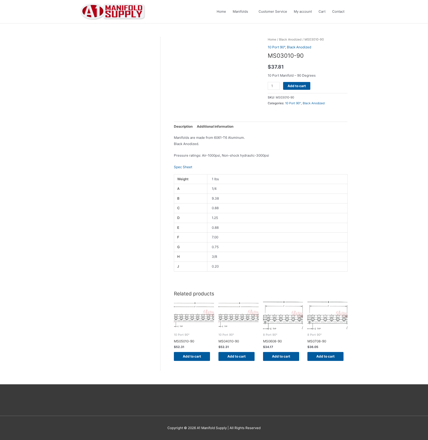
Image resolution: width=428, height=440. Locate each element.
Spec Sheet (183, 167)
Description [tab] (183, 126)
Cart (322, 11)
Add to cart (297, 86)
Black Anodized (290, 39)
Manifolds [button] (240, 11)
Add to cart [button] (192, 356)
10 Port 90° (276, 47)
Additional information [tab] (215, 126)
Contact (338, 11)
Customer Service (273, 11)
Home (221, 11)
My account (303, 11)
